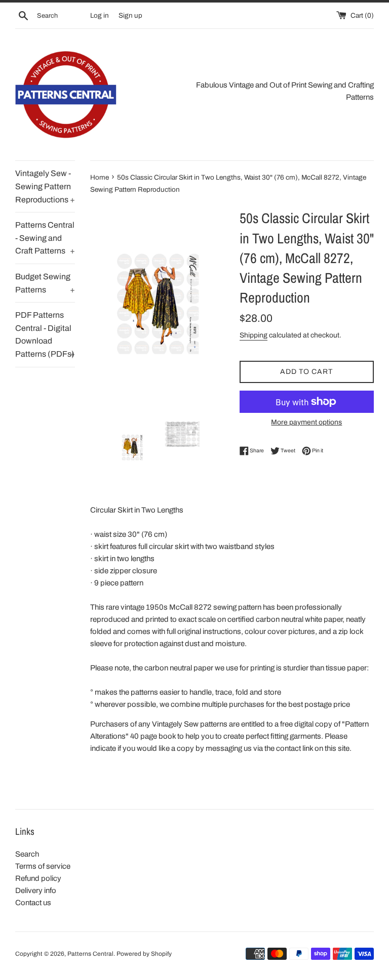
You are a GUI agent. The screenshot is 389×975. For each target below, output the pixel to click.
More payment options (306, 422)
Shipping (253, 335)
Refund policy (38, 878)
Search (27, 854)
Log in (99, 15)
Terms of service (42, 866)
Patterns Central (90, 953)
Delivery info (35, 890)
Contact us (33, 903)
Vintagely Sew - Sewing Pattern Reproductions (45, 186)
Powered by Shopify (144, 953)
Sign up (130, 15)
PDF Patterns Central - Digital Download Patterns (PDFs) (45, 334)
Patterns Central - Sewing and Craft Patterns (45, 238)
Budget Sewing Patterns (45, 283)
